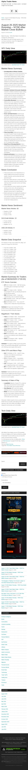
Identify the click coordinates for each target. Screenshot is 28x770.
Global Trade (4, 644)
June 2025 (3, 729)
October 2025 (4, 719)
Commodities (4, 621)
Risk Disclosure (6, 441)
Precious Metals (5, 667)
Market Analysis (5, 649)
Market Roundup (9, 444)
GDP (2, 639)
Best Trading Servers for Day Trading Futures (14, 752)
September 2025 (5, 721)
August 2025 (4, 724)
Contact (17, 742)
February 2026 (4, 709)
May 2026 (3, 701)
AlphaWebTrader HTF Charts (18, 64)
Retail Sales (4, 669)
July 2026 (3, 696)
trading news (4, 677)
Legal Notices (23, 742)
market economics (5, 652)
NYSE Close (17, 445)
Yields (2, 685)
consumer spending (5, 624)
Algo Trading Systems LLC (6, 761)
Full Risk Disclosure (18, 743)
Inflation (3, 647)
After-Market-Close (11, 445)
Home (2, 17)
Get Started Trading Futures (8, 556)
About (14, 742)
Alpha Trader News (9, 1)
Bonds (2, 619)
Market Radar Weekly (6, 657)
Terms (23, 439)
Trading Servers (11, 737)
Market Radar (4, 654)
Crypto (3, 626)
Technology (4, 672)
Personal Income (5, 664)
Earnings (3, 629)
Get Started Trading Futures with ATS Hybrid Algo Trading (14, 514)
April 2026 (3, 704)
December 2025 (5, 714)
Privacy (7, 743)
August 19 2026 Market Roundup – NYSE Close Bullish (13, 585)
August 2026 (4, 694)
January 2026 (4, 711)
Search (3, 461)
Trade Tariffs (4, 675)
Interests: (3, 473)
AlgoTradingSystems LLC (7, 742)
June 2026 (3, 699)
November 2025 (5, 716)
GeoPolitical (4, 642)
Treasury (3, 680)
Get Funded (5, 737)
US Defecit (4, 682)
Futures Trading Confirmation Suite (16, 739)
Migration (3, 662)
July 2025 (3, 726)
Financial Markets (5, 637)
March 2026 (4, 706)
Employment (4, 632)
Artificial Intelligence (6, 616)
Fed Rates (3, 634)
